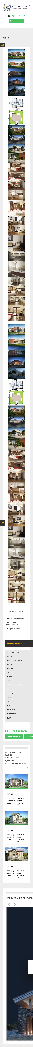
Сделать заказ (14, 736)
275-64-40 (18, 16)
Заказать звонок (17, 21)
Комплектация (16, 612)
